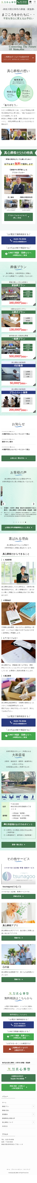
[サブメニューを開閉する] (33, 1106)
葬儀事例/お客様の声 (8, 1118)
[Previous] (4, 504)
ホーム (4, 1102)
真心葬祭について (7, 1122)
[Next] (33, 504)
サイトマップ (27, 1169)
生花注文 (5, 1126)
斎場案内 (5, 1114)
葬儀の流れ (5, 1110)
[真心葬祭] (8, 2)
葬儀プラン (5, 1106)
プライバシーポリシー (16, 1169)
